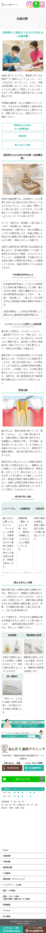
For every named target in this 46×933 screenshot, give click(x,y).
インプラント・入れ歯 (12, 885)
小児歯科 (6, 873)
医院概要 (6, 905)
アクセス (6, 910)
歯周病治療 (7, 867)
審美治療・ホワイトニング (14, 879)
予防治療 (6, 862)
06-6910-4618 (13, 768)
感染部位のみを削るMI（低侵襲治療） (22, 127)
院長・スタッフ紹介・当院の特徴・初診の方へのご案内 (16, 897)
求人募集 (6, 916)
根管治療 (22, 136)
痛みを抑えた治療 (22, 145)
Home (5, 850)
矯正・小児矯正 (9, 890)
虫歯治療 (6, 856)
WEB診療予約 (34, 768)
